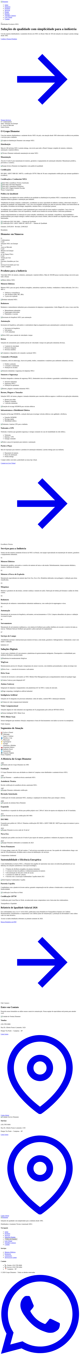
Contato (7, 19)
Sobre (6, 5)
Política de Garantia (11, 1239)
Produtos (7, 8)
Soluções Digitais (10, 1237)
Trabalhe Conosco (10, 15)
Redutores (8, 1254)
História (7, 14)
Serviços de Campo (11, 1257)
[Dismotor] (4, 1217)
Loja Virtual (8, 17)
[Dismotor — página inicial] (4, 1)
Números (7, 7)
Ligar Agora (4, 1034)
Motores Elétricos (10, 1252)
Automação (8, 1256)
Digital (7, 12)
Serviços (7, 10)
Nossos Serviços (6, 120)
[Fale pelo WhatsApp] (40, 1353)
